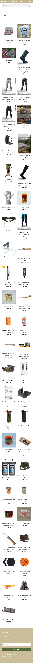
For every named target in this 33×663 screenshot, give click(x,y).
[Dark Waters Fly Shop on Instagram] (11, 636)
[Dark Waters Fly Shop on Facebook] (3, 636)
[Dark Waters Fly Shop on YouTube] (7, 636)
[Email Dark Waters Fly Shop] (15, 636)
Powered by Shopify (6, 656)
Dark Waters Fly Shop (10, 654)
